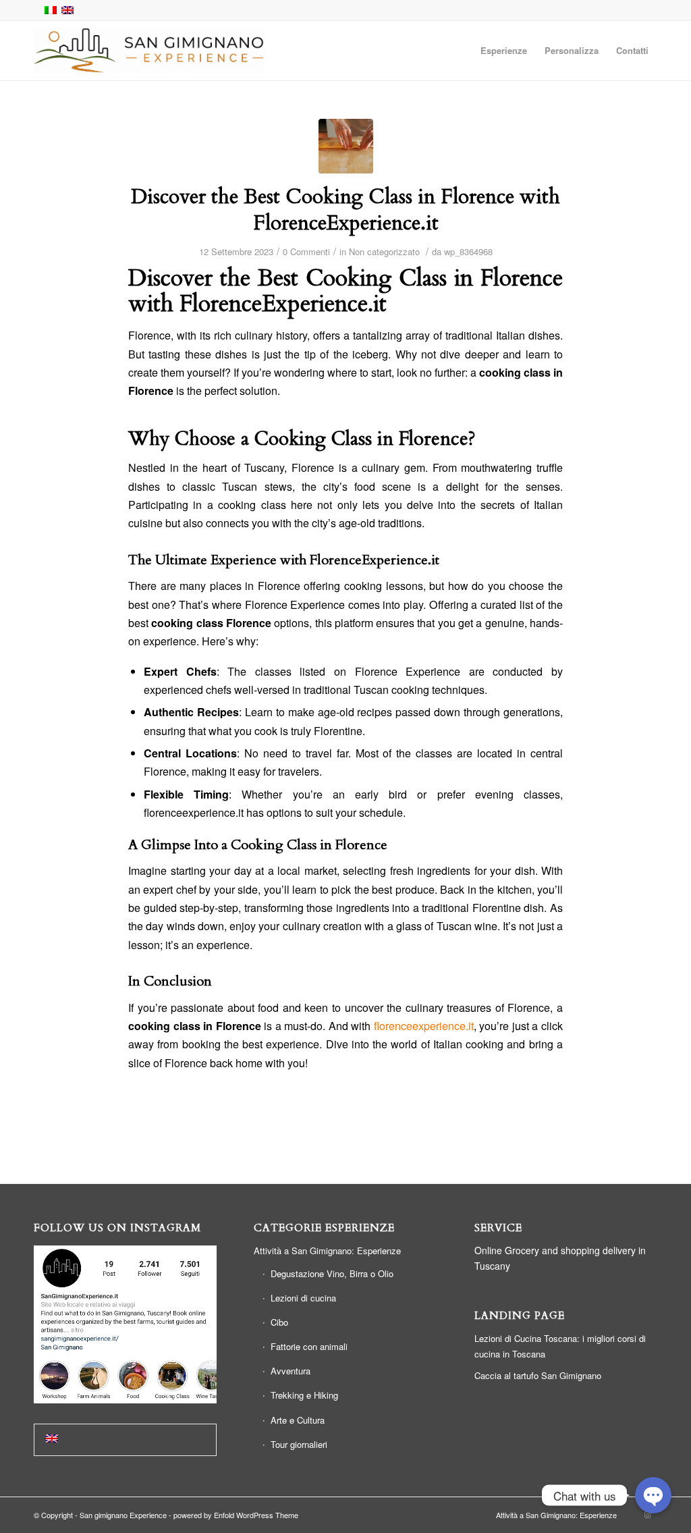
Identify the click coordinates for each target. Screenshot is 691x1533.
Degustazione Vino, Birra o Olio (332, 1273)
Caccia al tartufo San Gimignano (537, 1375)
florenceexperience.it (424, 1025)
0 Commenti (306, 251)
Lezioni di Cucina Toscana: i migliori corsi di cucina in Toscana (560, 1346)
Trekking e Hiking (304, 1395)
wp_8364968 (468, 251)
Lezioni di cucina (303, 1297)
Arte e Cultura (298, 1420)
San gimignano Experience (123, 1514)
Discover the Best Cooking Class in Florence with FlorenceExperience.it (345, 210)
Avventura (290, 1370)
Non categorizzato (384, 251)
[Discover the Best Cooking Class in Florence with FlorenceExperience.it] (346, 146)
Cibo (279, 1322)
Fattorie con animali (309, 1346)
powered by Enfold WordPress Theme (235, 1514)
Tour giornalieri (299, 1444)
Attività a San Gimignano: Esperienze (327, 1250)
